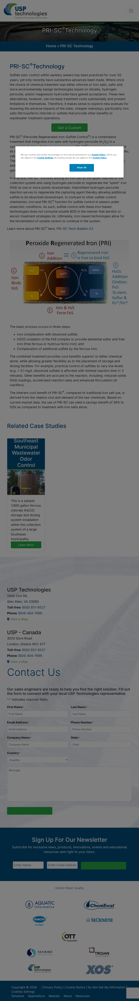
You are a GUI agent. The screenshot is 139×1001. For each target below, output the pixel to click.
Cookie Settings (45, 158)
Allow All (82, 167)
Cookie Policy (99, 154)
